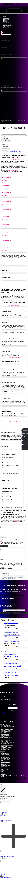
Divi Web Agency (3, 871)
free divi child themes (6, 731)
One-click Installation (6, 148)
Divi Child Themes (4, 724)
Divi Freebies (6, 21)
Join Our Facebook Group (8, 721)
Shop (4, 16)
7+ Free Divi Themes (5, 85)
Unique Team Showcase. (12, 170)
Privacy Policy (4, 764)
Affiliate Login (4, 769)
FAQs (2, 760)
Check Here (3, 546)
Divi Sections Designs (6, 749)
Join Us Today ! (19, 613)
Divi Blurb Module (5, 739)
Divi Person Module (5, 743)
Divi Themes (6, 19)
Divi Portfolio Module (6, 747)
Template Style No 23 (6, 192)
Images (2, 559)
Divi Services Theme (5, 730)
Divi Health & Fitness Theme (7, 726)
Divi (1, 541)
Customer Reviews (5, 762)
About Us (3, 773)
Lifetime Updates (5, 144)
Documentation (4, 47)
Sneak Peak (6, 23)
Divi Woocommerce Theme (7, 729)
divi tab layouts (14, 576)
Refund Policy (4, 767)
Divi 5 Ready (6, 18)
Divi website (16, 521)
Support (5, 24)
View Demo (5, 138)
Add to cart (14, 135)
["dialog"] (14, 832)
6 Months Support (5, 146)
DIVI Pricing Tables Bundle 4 (5, 820)
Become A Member (7, 29)
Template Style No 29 (6, 240)
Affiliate (2, 768)
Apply (12, 799)
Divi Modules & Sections (5, 737)
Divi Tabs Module (5, 748)
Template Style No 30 (6, 248)
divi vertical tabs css (10, 578)
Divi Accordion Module (6, 740)
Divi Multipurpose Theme (7, 728)
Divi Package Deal (5, 735)
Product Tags (6, 573)
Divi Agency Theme (5, 725)
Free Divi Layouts (5, 734)
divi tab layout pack (6, 576)
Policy (1, 763)
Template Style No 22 (6, 185)
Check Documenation (5, 568)
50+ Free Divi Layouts (5, 118)
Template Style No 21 (6, 177)
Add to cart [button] (12, 628)
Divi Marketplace (7, 25)
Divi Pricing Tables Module (7, 742)
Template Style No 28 (6, 233)
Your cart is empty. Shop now (5, 877)
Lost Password (4, 756)
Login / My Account (5, 754)
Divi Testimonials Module (7, 745)
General (2, 770)
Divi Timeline (4, 746)
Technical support (5, 40)
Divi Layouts (6, 20)
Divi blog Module (5, 741)
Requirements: (3, 537)
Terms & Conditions (5, 765)
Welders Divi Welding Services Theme (7, 856)
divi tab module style (10, 577)
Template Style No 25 (6, 209)
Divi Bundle (3, 736)
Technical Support (5, 758)
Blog (2, 771)
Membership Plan (5, 753)
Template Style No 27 (6, 224)
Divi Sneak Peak (4, 774)
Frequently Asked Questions (7, 54)
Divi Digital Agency (3, 812)
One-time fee (4, 150)
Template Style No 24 (6, 201)
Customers (2, 751)
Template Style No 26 (6, 216)
